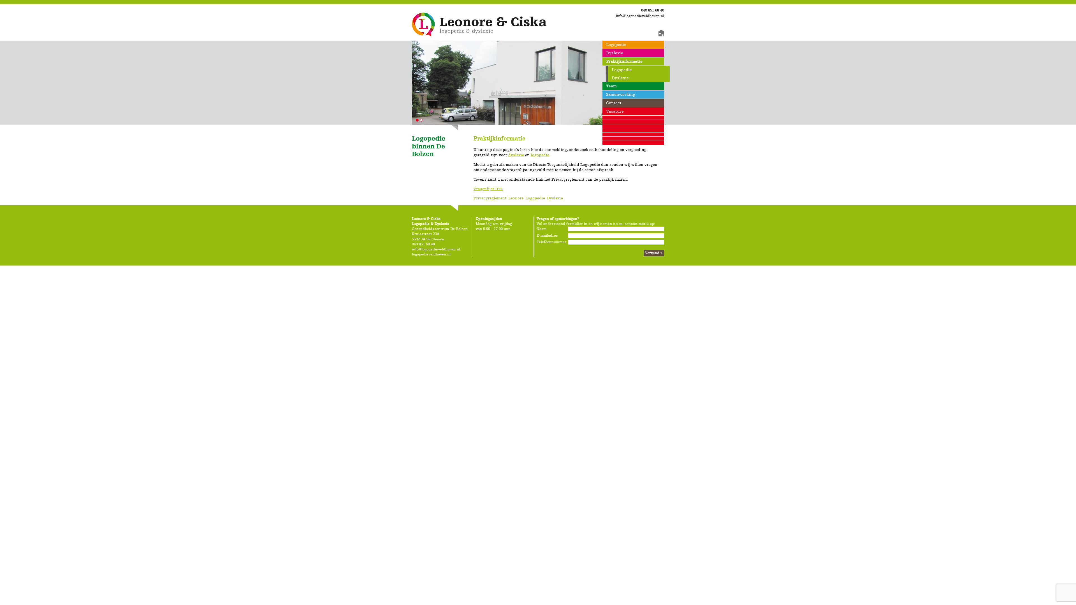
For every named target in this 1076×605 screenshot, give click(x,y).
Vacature (615, 111)
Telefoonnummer (549, 242)
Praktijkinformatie (624, 61)
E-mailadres (547, 236)
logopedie (540, 155)
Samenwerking (620, 94)
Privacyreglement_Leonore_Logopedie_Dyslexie (518, 198)
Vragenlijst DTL (488, 189)
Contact (614, 103)
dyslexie (516, 155)
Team (611, 86)
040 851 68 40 (652, 10)
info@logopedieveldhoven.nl (640, 16)
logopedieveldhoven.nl (431, 254)
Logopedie (616, 45)
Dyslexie (614, 53)
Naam (542, 229)
